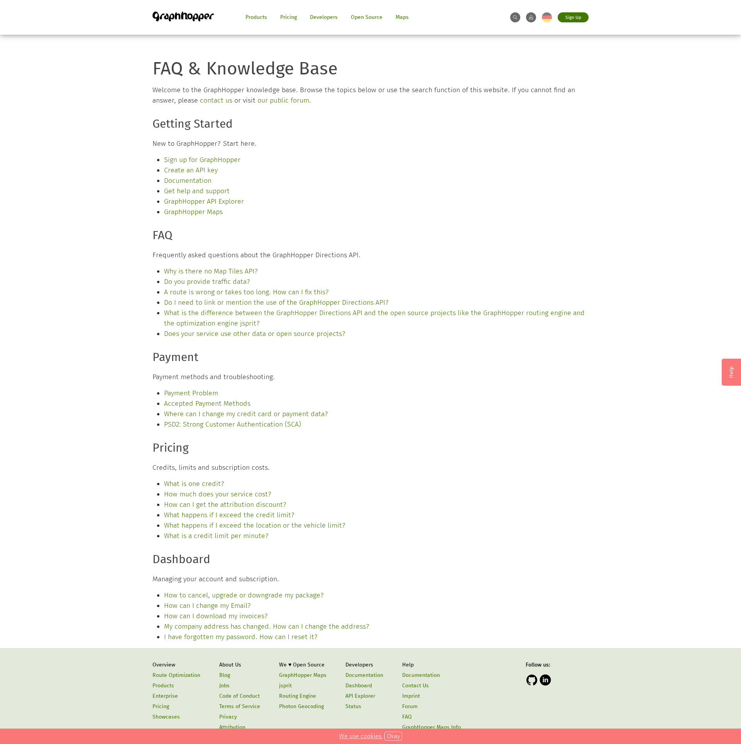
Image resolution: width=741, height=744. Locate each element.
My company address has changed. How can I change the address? (267, 626)
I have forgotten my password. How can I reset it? (241, 637)
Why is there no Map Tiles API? (211, 271)
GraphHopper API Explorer (204, 201)
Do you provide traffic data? (207, 281)
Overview (163, 664)
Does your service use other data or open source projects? (255, 333)
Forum (410, 706)
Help (408, 664)
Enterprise (165, 696)
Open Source (366, 17)
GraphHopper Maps (193, 212)
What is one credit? (194, 483)
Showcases (166, 717)
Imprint (411, 696)
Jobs (224, 685)
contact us (216, 100)
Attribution (232, 727)
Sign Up (573, 17)
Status (353, 706)
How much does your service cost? (218, 494)
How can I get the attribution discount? (225, 504)
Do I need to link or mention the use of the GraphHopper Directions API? (276, 302)
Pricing (288, 17)
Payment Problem (191, 393)
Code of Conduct (239, 696)
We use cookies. (361, 736)
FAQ (407, 717)
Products (256, 17)
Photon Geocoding (301, 706)
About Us (230, 664)
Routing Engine (297, 696)
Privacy (228, 717)
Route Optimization (176, 675)
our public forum (283, 100)
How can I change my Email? (207, 605)
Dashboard (358, 685)
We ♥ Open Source (302, 664)
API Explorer (360, 696)
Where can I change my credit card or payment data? (246, 414)
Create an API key (191, 170)
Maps (402, 17)
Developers (324, 17)
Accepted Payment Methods (207, 403)
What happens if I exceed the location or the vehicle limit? (255, 525)
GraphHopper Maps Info (431, 727)
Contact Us (415, 685)
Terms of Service (239, 706)
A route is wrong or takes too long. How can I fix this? (246, 292)
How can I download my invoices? (216, 616)
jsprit (285, 685)
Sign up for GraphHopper (202, 159)
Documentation (187, 180)
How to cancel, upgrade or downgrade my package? (244, 595)
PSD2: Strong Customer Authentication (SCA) (232, 424)
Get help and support (197, 191)
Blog (224, 675)
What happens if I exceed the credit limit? (229, 515)
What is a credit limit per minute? (216, 535)
